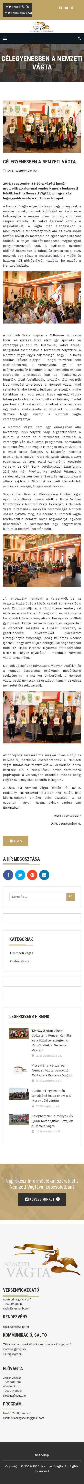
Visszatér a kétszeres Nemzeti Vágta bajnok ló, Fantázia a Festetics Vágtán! (52, 1070)
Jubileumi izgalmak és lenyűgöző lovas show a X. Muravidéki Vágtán (52, 1096)
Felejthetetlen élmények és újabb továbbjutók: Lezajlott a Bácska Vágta (52, 1121)
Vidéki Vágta (20, 961)
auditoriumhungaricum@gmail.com (23, 1418)
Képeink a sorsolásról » (67, 815)
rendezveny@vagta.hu (16, 1327)
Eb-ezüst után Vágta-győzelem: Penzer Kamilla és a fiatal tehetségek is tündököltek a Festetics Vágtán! (51, 1040)
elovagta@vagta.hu (14, 1395)
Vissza (18, 841)
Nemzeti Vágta (22, 953)
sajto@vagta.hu (12, 1354)
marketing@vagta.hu (15, 1349)
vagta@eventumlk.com (16, 1308)
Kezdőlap (42, 1455)
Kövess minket (42, 1199)
